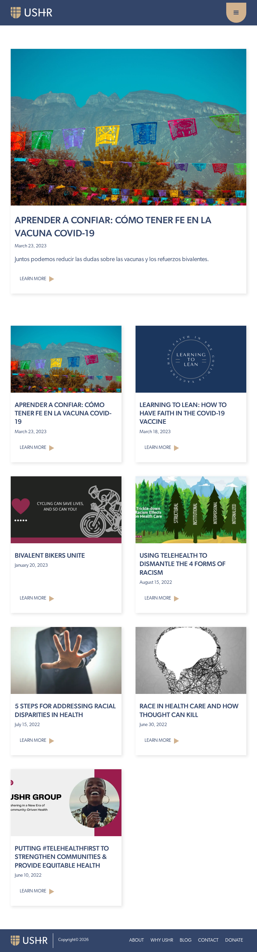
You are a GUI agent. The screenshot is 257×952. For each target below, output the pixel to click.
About (136, 940)
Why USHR (162, 940)
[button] (236, 13)
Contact (208, 940)
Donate (234, 940)
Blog (185, 940)
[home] (37, 12)
